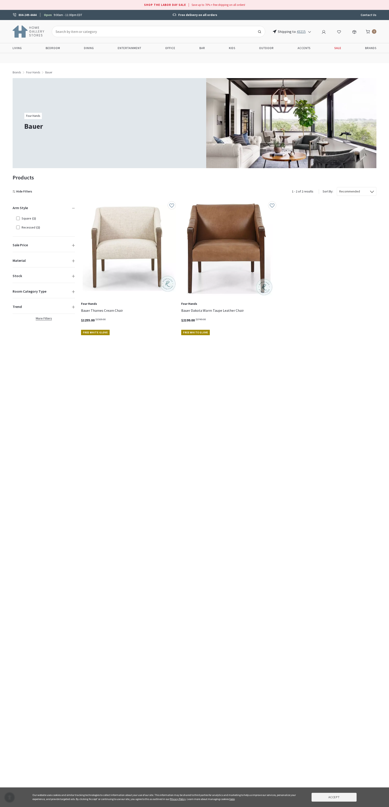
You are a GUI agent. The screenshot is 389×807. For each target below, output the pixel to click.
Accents (304, 48)
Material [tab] (19, 260)
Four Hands (33, 72)
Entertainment (129, 48)
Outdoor (266, 48)
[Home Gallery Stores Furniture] (29, 31)
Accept (334, 797)
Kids (232, 48)
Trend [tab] (17, 306)
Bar (202, 48)
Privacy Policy (178, 799)
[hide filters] (23, 191)
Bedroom (53, 48)
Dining (89, 48)
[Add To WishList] (172, 205)
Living (17, 48)
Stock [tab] (17, 276)
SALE (337, 48)
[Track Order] (354, 31)
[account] (323, 31)
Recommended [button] (349, 191)
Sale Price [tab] (20, 245)
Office (170, 48)
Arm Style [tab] (20, 208)
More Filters (44, 318)
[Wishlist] (339, 31)
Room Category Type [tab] (29, 291)
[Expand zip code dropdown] (309, 31)
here (232, 799)
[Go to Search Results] (259, 31)
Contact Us (368, 15)
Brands (370, 48)
